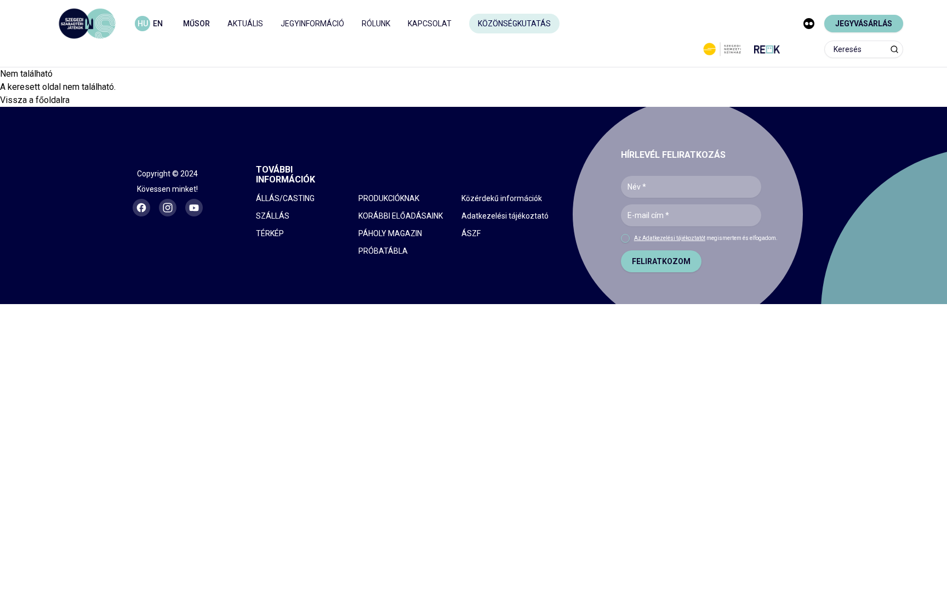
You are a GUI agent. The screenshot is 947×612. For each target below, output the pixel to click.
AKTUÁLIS (245, 23)
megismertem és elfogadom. (706, 238)
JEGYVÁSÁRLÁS (863, 23)
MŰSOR (196, 23)
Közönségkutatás (514, 23)
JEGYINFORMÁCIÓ (312, 23)
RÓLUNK (376, 23)
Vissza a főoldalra (35, 100)
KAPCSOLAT (430, 23)
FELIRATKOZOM (661, 261)
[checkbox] (625, 238)
